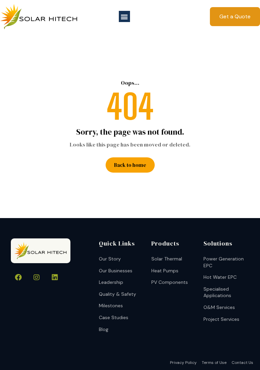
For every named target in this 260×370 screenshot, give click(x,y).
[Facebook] (18, 277)
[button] (124, 16)
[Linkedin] (54, 277)
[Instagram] (36, 277)
